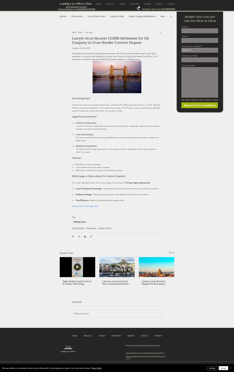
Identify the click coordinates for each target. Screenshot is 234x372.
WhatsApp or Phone (190, 56)
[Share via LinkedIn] (85, 236)
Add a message (188, 65)
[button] (171, 16)
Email (184, 36)
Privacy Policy (96, 368)
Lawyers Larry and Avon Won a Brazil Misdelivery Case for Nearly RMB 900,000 (115, 282)
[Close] (231, 368)
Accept (223, 368)
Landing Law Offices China (76, 3)
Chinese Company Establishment (142, 16)
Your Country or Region (191, 46)
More (163, 16)
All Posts (63, 16)
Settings (212, 368)
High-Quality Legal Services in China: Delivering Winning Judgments (77, 282)
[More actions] (160, 32)
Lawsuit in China (117, 16)
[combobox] (199, 50)
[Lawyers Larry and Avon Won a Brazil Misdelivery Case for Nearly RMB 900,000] (117, 267)
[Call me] (138, 8)
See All (171, 252)
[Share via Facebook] (73, 236)
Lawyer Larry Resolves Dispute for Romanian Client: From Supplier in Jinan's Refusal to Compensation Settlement (155, 282)
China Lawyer (77, 16)
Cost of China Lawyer (96, 16)
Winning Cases (79, 222)
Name (184, 27)
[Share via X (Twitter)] (79, 236)
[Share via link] (91, 236)
